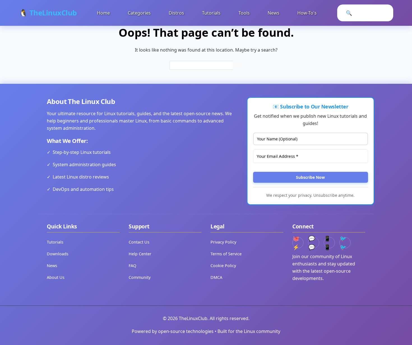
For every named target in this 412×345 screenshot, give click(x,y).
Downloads (57, 253)
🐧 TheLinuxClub (48, 13)
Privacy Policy (223, 242)
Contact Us (139, 242)
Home (103, 13)
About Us (55, 277)
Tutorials (211, 13)
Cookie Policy (223, 265)
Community (140, 277)
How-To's (307, 13)
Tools (244, 13)
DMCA (216, 277)
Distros (176, 13)
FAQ (132, 265)
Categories (139, 13)
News (273, 13)
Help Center (140, 253)
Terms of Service (226, 253)
